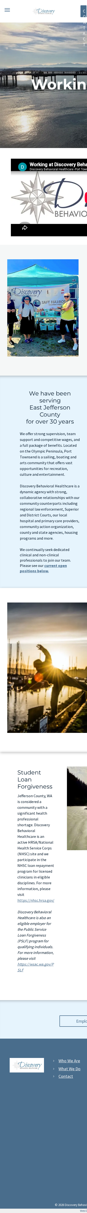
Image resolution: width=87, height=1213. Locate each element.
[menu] (7, 10)
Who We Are (69, 1061)
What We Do (69, 1069)
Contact (65, 1076)
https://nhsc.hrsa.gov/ (35, 900)
